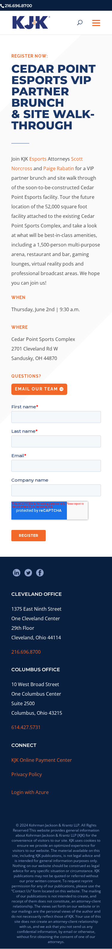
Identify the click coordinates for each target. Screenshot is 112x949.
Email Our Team (36, 389)
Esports (38, 159)
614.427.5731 (26, 727)
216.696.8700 (26, 652)
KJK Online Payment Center (41, 760)
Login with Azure (30, 792)
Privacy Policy (26, 774)
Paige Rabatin (58, 168)
